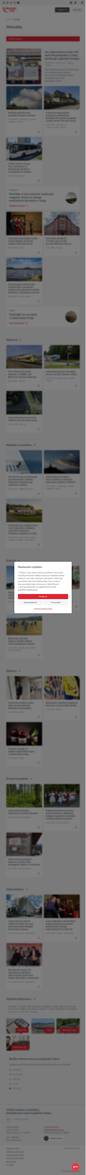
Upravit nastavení (30, 602)
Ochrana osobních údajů (43, 609)
